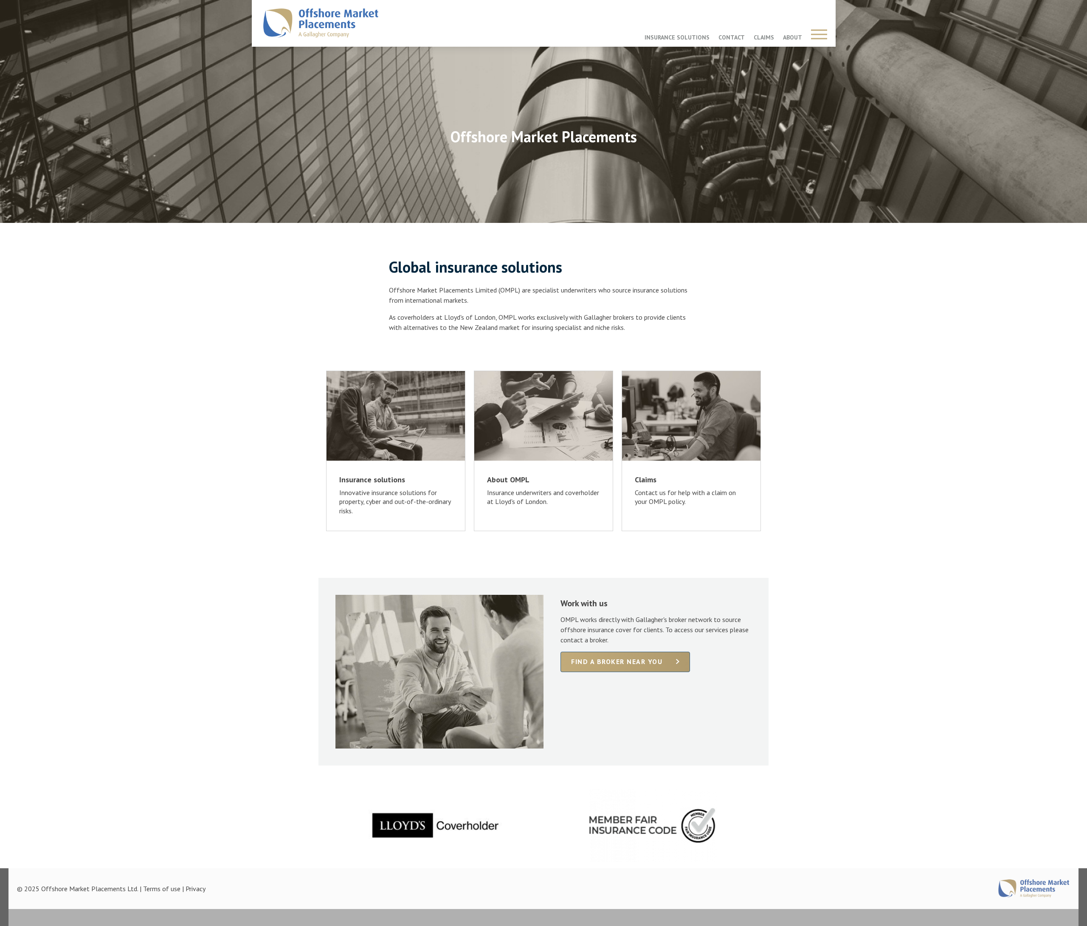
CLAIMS (764, 37)
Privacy (196, 888)
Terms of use (161, 888)
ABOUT (792, 37)
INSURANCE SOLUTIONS (677, 37)
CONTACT (731, 37)
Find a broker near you (616, 661)
